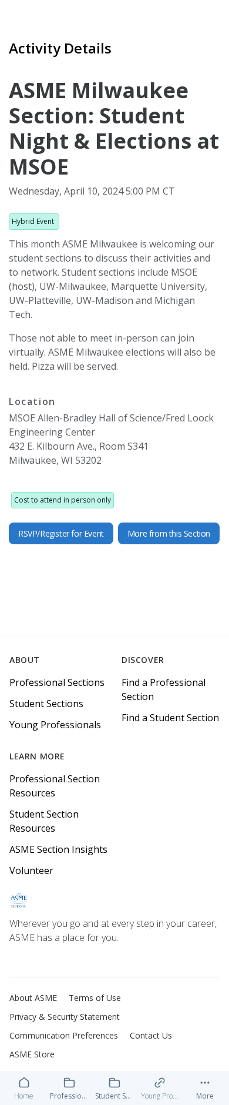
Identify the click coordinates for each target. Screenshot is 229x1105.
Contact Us (151, 1035)
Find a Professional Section (164, 689)
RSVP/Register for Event (61, 533)
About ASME (33, 997)
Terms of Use (95, 997)
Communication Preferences (63, 1035)
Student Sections (46, 703)
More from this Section (168, 533)
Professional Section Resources (54, 785)
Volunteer (31, 870)
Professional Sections (57, 682)
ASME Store (32, 1054)
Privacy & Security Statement (64, 1016)
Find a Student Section (170, 717)
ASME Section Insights (58, 849)
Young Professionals (55, 724)
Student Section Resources (44, 821)
